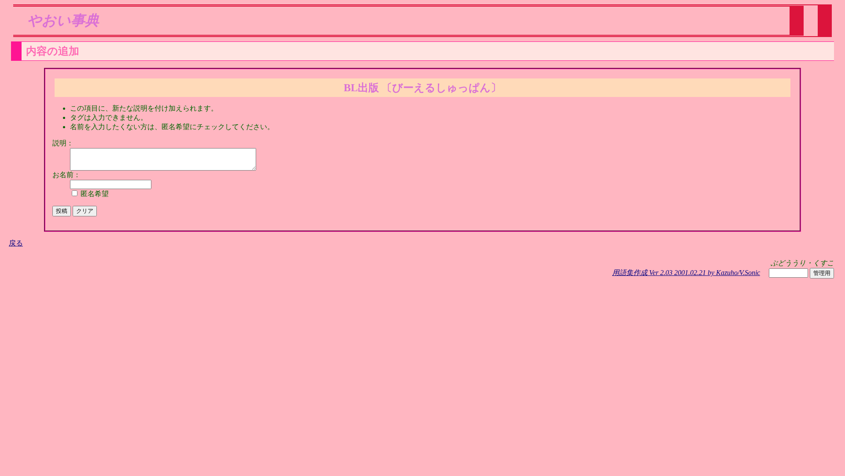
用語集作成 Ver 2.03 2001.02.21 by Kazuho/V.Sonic (686, 272)
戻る (16, 243)
